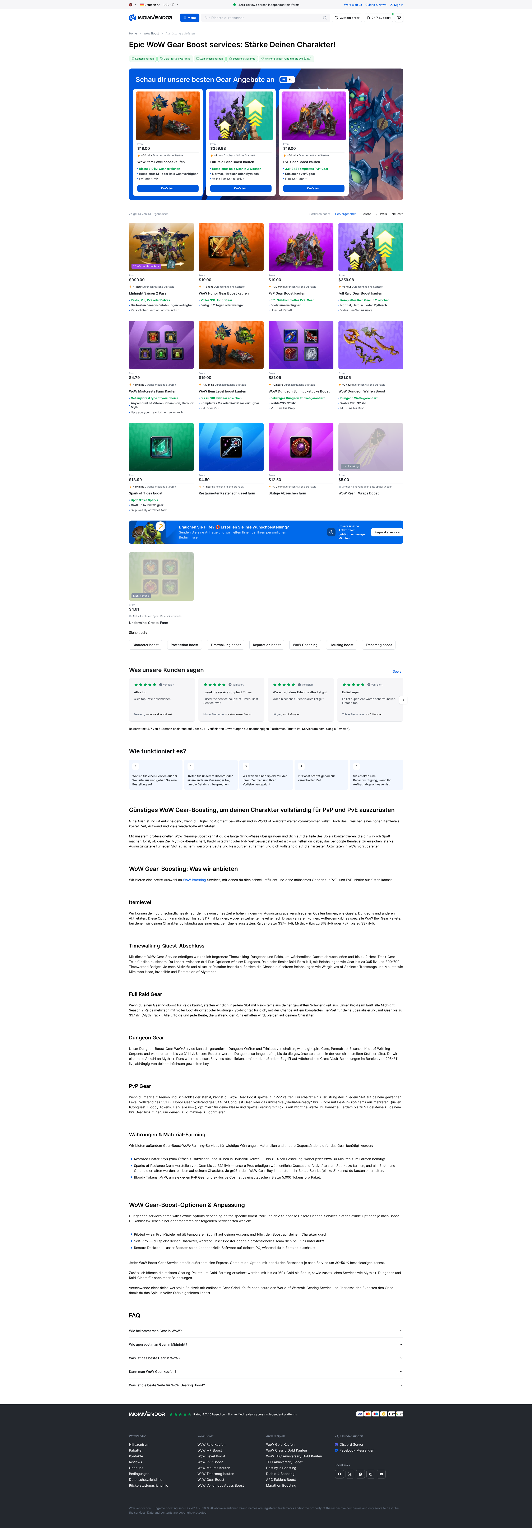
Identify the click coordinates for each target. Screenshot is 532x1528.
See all (398, 671)
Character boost (146, 645)
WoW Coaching (305, 645)
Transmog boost (379, 645)
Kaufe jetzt (168, 188)
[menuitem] (148, 5)
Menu (192, 17)
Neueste (397, 214)
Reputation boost (267, 645)
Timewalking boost (226, 645)
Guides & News (376, 4)
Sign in (398, 4)
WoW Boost (151, 33)
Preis (383, 214)
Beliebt (366, 214)
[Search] (325, 18)
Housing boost (341, 645)
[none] (150, 5)
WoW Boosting (194, 880)
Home (133, 33)
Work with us (353, 4)
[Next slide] (403, 700)
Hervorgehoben (345, 214)
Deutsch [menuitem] (150, 4)
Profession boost (184, 645)
